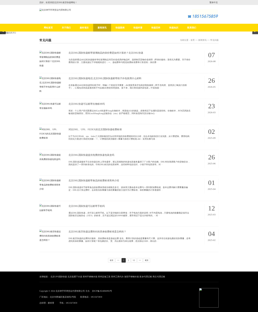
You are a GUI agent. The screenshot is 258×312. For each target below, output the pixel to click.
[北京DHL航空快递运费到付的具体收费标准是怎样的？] (50, 241)
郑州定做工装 (104, 277)
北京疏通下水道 (74, 277)
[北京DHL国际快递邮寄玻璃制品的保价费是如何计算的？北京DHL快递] (50, 67)
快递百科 (155, 27)
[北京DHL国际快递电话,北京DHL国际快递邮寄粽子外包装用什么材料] (50, 92)
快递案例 (120, 27)
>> (140, 260)
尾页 (146, 260)
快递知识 (173, 27)
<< (118, 260)
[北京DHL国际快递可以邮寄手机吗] (50, 212)
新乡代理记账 (145, 277)
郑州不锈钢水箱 (90, 277)
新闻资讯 (102, 27)
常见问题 (214, 40)
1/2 (134, 260)
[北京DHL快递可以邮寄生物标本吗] (50, 109)
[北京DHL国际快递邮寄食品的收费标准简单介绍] (50, 190)
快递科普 (137, 27)
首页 (193, 40)
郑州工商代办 (117, 277)
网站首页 (48, 27)
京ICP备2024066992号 (102, 291)
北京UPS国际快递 (58, 277)
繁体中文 (213, 2)
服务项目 (84, 27)
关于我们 (66, 27)
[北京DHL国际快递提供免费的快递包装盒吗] (50, 161)
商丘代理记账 (159, 277)
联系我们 (191, 27)
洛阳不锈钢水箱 (131, 277)
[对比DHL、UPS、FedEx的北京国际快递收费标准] (50, 139)
